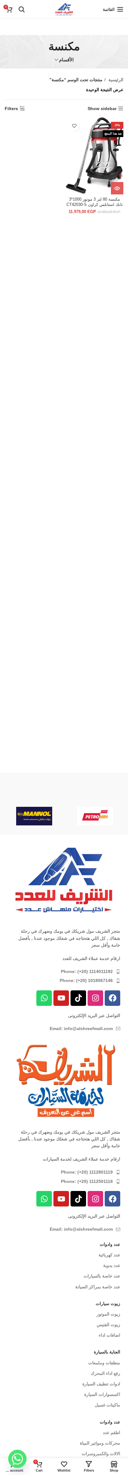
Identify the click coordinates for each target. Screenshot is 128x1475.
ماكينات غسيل (107, 1404)
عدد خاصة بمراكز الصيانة (97, 1286)
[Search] (22, 9)
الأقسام (66, 59)
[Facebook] (112, 998)
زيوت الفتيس (108, 1324)
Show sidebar (102, 108)
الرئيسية (115, 79)
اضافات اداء (109, 1335)
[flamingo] (94, 816)
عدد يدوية (111, 1265)
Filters (11, 108)
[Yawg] (95, 791)
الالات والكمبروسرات (101, 1453)
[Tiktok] (78, 998)
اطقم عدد (111, 1432)
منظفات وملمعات (104, 1362)
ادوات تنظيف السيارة (101, 1383)
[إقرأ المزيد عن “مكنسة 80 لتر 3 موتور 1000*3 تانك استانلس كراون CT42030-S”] (117, 188)
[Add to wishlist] (74, 125)
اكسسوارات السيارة (102, 1394)
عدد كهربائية (109, 1254)
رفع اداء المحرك (105, 1373)
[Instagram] (95, 998)
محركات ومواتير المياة (100, 1443)
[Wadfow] (34, 791)
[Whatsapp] (44, 998)
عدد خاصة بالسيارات (102, 1275)
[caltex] (33, 816)
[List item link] (64, 971)
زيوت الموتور (108, 1314)
